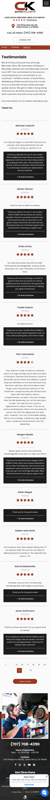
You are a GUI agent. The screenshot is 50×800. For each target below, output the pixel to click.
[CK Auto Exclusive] (25, 7)
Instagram (34, 765)
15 (16, 665)
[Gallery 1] (25, 716)
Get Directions (25, 772)
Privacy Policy (16, 792)
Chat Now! (29, 784)
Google (20, 765)
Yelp (24, 765)
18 (33, 665)
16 (22, 665)
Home (4, 47)
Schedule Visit (25, 40)
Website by (31, 792)
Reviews (15, 47)
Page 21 (26, 47)
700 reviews (31, 20)
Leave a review (25, 681)
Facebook (15, 765)
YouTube (29, 765)
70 (30, 670)
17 (28, 665)
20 (44, 665)
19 (39, 665)
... (11, 665)
